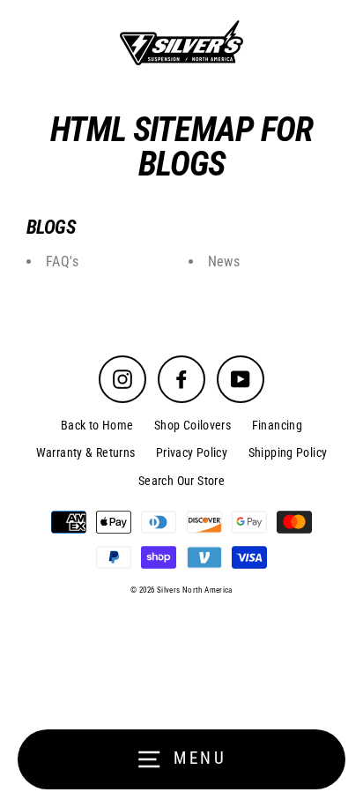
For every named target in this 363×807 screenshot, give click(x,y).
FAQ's (62, 261)
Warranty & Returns (86, 452)
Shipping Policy (288, 452)
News (224, 261)
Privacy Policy (191, 452)
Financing (277, 425)
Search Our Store (181, 481)
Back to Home (97, 425)
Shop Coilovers (192, 425)
